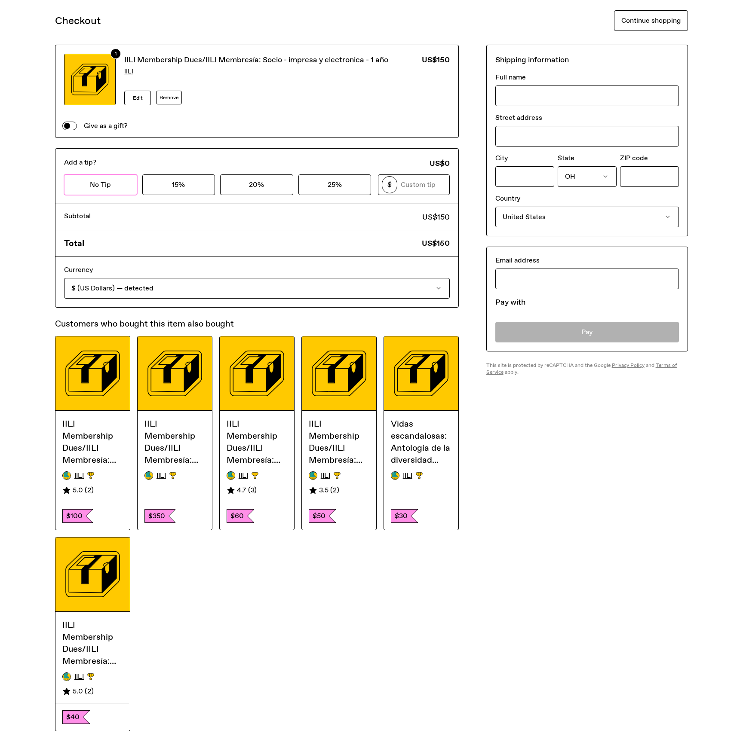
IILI (128, 71)
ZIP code (634, 158)
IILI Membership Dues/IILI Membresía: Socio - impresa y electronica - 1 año (256, 59)
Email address (517, 260)
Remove (169, 98)
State (566, 158)
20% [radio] (256, 184)
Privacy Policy (628, 365)
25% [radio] (335, 184)
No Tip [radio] (100, 184)
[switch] (69, 126)
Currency (78, 270)
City (501, 158)
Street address (518, 117)
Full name (510, 77)
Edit (138, 98)
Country (507, 198)
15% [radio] (178, 184)
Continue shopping (651, 20)
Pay (587, 332)
